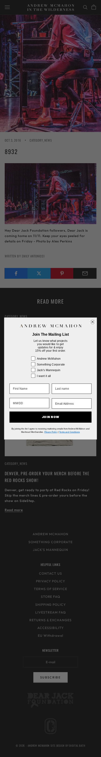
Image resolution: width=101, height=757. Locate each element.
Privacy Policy (50, 432)
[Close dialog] (92, 321)
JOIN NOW (50, 417)
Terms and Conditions (69, 432)
